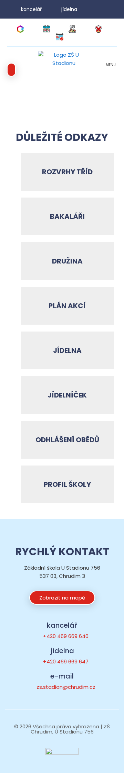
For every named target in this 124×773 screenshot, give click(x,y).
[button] (110, 70)
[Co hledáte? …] (11, 70)
